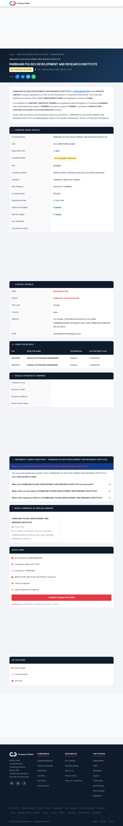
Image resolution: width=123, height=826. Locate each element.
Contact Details (21, 674)
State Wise (41, 771)
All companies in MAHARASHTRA (28, 558)
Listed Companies (22, 583)
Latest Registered (44, 761)
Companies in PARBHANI (24, 571)
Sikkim (62, 813)
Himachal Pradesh (86, 808)
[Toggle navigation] (110, 3)
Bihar (48, 808)
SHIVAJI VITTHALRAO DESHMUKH (43, 358)
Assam (40, 808)
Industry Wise (43, 786)
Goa (66, 808)
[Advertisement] (61, 27)
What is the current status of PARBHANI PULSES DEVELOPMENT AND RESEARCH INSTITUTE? (54, 491)
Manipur (37, 813)
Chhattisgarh (57, 808)
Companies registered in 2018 (27, 564)
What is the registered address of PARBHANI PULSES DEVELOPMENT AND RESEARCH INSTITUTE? (57, 498)
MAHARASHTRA (57, 54)
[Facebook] (24, 783)
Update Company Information (62, 597)
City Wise (41, 776)
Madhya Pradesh (24, 813)
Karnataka (97, 771)
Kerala (12, 813)
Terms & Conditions (73, 781)
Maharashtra (98, 761)
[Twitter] (11, 783)
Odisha (46, 813)
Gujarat (96, 776)
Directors (18, 681)
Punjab (54, 813)
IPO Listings (70, 761)
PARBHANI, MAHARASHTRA (66, 298)
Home (11, 54)
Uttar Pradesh (99, 791)
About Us (69, 771)
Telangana (71, 813)
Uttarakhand (96, 813)
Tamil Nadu (98, 781)
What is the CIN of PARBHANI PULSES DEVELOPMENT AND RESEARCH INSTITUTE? (49, 466)
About (95, 821)
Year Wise (41, 781)
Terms (111, 821)
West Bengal (98, 786)
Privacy (103, 821)
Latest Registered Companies (26, 590)
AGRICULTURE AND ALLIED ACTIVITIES (32, 54)
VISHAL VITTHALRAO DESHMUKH (42, 365)
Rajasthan (97, 796)
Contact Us (16, 604)
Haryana (73, 808)
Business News (71, 766)
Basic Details (20, 668)
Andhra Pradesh (28, 808)
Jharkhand (101, 808)
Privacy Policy (71, 776)
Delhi (95, 766)
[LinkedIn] (18, 783)
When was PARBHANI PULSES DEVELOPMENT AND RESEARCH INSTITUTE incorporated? (52, 484)
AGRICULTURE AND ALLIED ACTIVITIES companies (35, 577)
